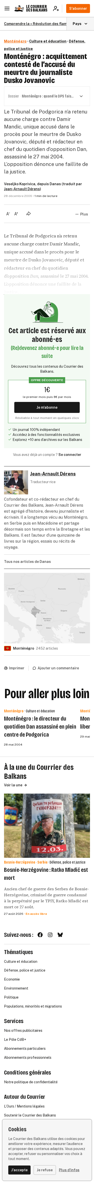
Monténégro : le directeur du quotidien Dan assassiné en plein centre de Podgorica (40, 726)
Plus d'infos (69, 1170)
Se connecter (69, 455)
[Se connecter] (57, 8)
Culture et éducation (47, 41)
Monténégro (15, 41)
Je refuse (45, 1170)
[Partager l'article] (28, 213)
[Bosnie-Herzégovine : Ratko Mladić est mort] (47, 826)
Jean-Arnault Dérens (22, 189)
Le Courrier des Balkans (36, 8)
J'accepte (19, 1170)
